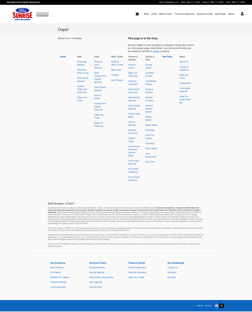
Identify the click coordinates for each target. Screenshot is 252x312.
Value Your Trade (136, 277)
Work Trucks (165, 14)
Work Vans (116, 70)
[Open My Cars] (241, 14)
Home (63, 56)
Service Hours (95, 287)
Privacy (208, 306)
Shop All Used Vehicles (98, 65)
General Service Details (149, 108)
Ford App (149, 143)
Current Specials (57, 287)
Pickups (114, 75)
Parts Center (151, 148)
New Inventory (56, 267)
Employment (185, 83)
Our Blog (171, 277)
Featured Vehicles (58, 282)
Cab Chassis (117, 80)
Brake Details (151, 125)
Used (154, 14)
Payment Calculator (137, 272)
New (146, 14)
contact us (157, 51)
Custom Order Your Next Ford (82, 89)
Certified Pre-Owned (59, 277)
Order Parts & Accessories (101, 277)
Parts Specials (95, 282)
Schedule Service (97, 267)
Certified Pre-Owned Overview (100, 106)
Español (42, 14)
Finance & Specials (184, 14)
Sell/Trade (220, 14)
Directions (172, 272)
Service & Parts (205, 14)
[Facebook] (216, 306)
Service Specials (96, 272)
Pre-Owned (55, 272)
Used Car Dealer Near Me (185, 99)
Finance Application (137, 267)
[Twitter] (221, 306)
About (231, 14)
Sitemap (200, 306)
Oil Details (150, 130)
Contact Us (172, 267)
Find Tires (150, 162)
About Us (184, 62)
